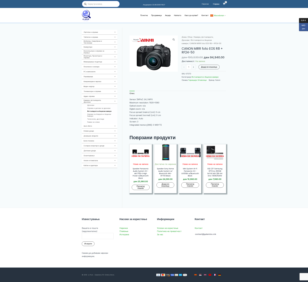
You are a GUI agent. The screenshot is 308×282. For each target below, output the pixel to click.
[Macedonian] (195, 275)
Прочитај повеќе (141, 187)
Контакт (199, 228)
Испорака (124, 234)
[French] (215, 275)
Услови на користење (167, 228)
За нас (160, 234)
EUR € (302, 20)
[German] (219, 275)
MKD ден (302, 27)
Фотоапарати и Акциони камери (205, 77)
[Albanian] (210, 275)
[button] (174, 39)
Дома (184, 37)
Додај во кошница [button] (165, 185)
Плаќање (123, 231)
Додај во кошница (209, 67)
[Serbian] (200, 275)
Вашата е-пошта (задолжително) (90, 229)
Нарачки (123, 228)
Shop (190, 37)
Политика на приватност (169, 231)
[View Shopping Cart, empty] (224, 4)
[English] (205, 275)
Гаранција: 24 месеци (197, 80)
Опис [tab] (132, 93)
